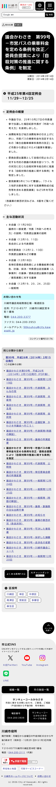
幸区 (21, 594)
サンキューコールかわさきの (40, 716)
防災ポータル (26, 6)
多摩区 (35, 600)
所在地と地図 (9, 769)
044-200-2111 (16, 752)
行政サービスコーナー (32, 769)
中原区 (33, 594)
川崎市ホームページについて (18, 776)
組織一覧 (14, 690)
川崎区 (10, 594)
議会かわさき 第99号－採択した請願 (28, 537)
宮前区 (23, 600)
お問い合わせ (44, 776)
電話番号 (15, 715)
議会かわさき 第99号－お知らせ (25, 515)
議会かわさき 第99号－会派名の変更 (28, 542)
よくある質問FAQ (16, 574)
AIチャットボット (40, 574)
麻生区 (10, 606)
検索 (51, 15)
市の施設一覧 (41, 690)
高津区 (10, 600)
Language (40, 8)
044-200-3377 (21, 317)
